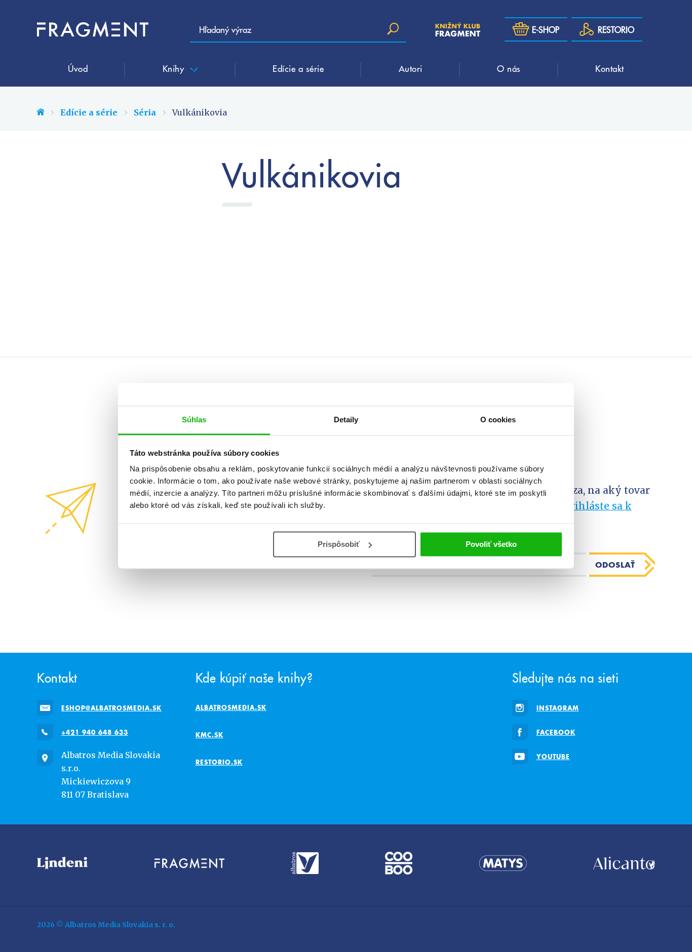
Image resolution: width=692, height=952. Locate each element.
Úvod (78, 68)
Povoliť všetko (491, 544)
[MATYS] (503, 863)
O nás (509, 68)
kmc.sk (209, 734)
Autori (410, 68)
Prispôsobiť (339, 544)
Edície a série (298, 68)
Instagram (557, 707)
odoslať (615, 564)
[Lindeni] (62, 863)
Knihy (175, 68)
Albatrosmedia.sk (231, 707)
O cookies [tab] (498, 419)
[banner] (92, 29)
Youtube (553, 756)
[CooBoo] (399, 863)
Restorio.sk (219, 762)
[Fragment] (189, 863)
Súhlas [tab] (194, 419)
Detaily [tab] (346, 419)
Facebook (555, 732)
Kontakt (609, 68)
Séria (145, 112)
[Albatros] (305, 863)
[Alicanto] (624, 863)
